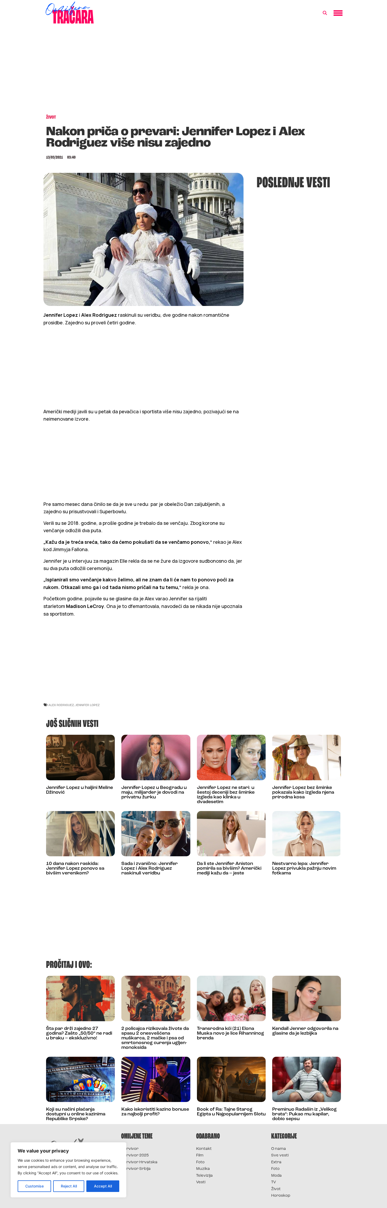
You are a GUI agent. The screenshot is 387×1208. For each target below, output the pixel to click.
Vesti (200, 1182)
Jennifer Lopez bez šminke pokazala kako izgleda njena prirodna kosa (303, 793)
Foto (200, 1162)
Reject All (69, 1186)
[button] (325, 13)
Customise (34, 1186)
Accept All (103, 1186)
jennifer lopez (87, 705)
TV (273, 1182)
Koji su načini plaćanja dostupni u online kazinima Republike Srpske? (75, 1114)
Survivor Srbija (136, 1169)
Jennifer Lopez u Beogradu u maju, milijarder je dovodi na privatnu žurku (154, 793)
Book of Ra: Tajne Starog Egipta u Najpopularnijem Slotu (231, 1112)
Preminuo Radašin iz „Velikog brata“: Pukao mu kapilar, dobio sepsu (304, 1114)
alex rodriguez (61, 705)
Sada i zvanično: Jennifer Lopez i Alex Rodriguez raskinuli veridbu (149, 869)
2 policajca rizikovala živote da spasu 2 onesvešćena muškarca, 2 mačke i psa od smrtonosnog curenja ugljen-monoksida (155, 1038)
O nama (278, 1149)
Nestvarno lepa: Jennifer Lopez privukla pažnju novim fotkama (304, 869)
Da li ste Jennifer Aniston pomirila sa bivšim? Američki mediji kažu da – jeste (229, 869)
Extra (276, 1162)
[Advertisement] (193, 72)
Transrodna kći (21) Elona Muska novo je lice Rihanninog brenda (230, 1033)
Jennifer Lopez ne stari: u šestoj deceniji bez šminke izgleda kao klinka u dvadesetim (226, 795)
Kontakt (204, 1149)
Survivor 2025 (135, 1155)
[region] (68, 1169)
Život (276, 1189)
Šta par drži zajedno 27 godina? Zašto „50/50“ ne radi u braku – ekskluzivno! (79, 1033)
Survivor (129, 1149)
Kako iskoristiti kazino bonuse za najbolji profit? (155, 1112)
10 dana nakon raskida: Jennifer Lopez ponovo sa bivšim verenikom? (75, 869)
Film (200, 1155)
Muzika (203, 1169)
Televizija (204, 1176)
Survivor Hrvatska (139, 1162)
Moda (276, 1176)
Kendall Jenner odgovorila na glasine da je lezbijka (305, 1031)
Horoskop (280, 1196)
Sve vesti (280, 1155)
